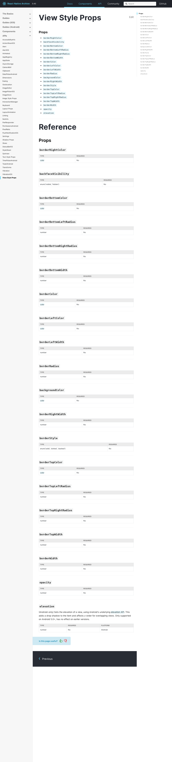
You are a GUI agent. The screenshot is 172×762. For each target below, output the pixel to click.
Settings (6, 136)
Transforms (7, 167)
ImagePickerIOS (9, 91)
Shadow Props (8, 140)
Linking (5, 116)
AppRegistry (7, 57)
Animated (6, 53)
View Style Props (9, 178)
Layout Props (8, 109)
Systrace (6, 154)
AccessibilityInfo (9, 40)
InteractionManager (10, 102)
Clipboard (6, 71)
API (99, 3)
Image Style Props (10, 98)
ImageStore (7, 95)
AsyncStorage (8, 64)
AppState (6, 60)
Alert (4, 47)
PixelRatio (6, 129)
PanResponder (8, 122)
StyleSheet (7, 150)
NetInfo (5, 119)
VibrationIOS (7, 174)
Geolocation (7, 85)
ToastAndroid (8, 164)
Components (85, 3)
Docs (70, 3)
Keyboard (6, 105)
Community (113, 3)
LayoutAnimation (9, 112)
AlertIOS (6, 50)
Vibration (6, 171)
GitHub (162, 3)
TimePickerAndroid (10, 160)
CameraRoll (7, 67)
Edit (131, 17)
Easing (5, 81)
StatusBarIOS (8, 147)
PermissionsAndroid (10, 126)
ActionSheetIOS (9, 43)
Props (141, 13)
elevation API (117, 612)
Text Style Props (9, 157)
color (42, 160)
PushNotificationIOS (10, 133)
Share (5, 143)
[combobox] (140, 4)
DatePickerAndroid (10, 74)
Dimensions (7, 78)
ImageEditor (7, 88)
